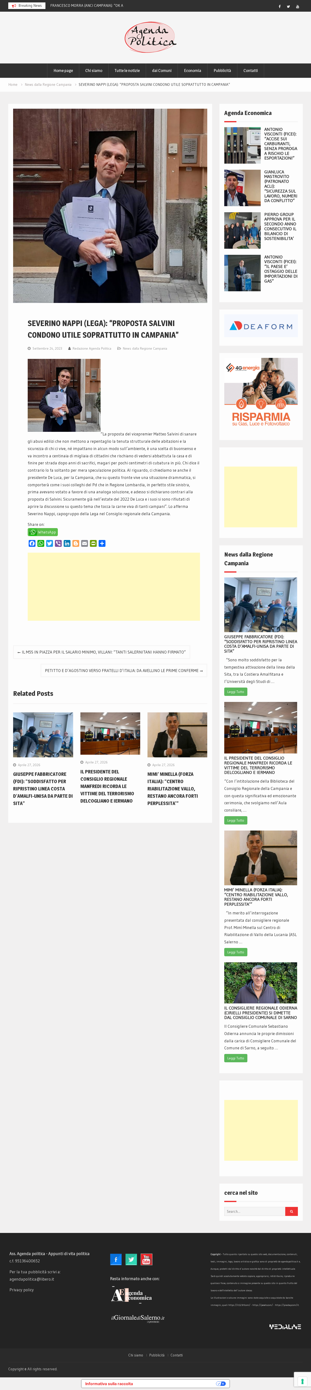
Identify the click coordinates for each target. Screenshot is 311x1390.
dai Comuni (162, 70)
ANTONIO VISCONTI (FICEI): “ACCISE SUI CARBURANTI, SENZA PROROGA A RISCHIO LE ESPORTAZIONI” (280, 144)
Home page (63, 70)
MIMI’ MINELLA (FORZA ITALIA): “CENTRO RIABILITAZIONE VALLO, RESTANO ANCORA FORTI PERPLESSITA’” (256, 897)
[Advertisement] (114, 587)
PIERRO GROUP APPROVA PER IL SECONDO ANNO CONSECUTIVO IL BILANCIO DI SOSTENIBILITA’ (280, 226)
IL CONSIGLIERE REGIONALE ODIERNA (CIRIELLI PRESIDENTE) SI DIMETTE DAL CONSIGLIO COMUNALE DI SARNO (260, 1012)
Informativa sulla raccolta (109, 1383)
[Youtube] (298, 6)
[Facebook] (280, 6)
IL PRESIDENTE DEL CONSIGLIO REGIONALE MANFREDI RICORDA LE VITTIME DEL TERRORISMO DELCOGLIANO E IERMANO (107, 786)
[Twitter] (289, 6)
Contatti (250, 70)
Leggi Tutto (235, 692)
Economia (192, 70)
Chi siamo (93, 70)
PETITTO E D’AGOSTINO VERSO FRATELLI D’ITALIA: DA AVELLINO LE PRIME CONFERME (122, 670)
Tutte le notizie (127, 70)
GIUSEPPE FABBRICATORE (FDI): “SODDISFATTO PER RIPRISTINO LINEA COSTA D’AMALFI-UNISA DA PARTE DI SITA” (43, 788)
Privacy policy (21, 1289)
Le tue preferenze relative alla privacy (177, 1383)
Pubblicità (222, 70)
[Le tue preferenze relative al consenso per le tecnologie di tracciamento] (302, 1381)
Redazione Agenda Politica (92, 348)
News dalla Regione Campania (145, 348)
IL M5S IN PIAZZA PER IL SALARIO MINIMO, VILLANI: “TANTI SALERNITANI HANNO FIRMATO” (104, 652)
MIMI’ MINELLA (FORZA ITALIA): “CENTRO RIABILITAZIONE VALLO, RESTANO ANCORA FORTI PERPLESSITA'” (172, 788)
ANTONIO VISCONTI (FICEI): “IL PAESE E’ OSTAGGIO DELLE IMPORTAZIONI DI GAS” (281, 269)
